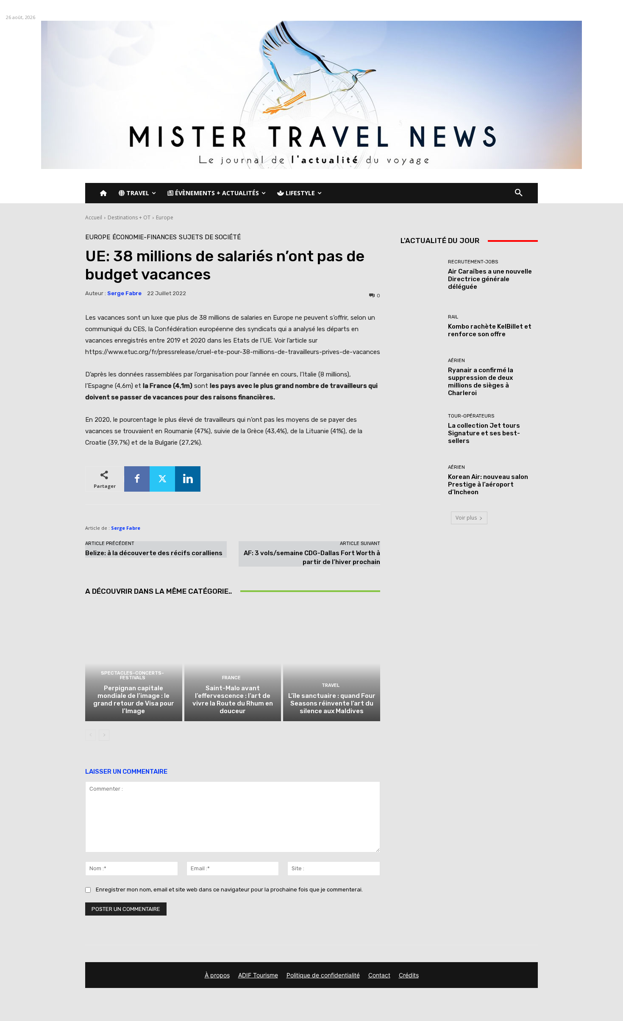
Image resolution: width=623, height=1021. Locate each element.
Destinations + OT (129, 217)
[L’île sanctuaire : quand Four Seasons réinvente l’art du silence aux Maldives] (331, 663)
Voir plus (466, 517)
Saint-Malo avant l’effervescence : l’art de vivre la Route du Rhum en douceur (232, 699)
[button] (519, 193)
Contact (379, 975)
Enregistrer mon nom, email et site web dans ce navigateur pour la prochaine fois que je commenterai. (229, 889)
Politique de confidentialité (323, 975)
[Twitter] (162, 479)
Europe (164, 217)
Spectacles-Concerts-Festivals (132, 675)
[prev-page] (90, 735)
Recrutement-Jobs (473, 262)
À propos (217, 975)
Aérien (456, 360)
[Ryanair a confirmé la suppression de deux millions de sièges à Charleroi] (421, 377)
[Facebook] (137, 479)
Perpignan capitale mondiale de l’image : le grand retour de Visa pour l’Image (133, 699)
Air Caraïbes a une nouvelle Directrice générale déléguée (490, 279)
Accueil (93, 217)
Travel (330, 685)
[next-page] (104, 735)
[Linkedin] (187, 479)
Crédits (409, 975)
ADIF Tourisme (258, 975)
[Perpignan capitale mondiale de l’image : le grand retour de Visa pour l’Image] (133, 663)
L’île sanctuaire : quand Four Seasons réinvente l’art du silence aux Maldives (331, 703)
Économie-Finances (144, 237)
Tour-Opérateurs (471, 416)
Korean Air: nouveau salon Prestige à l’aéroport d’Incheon (488, 484)
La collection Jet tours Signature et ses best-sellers (484, 433)
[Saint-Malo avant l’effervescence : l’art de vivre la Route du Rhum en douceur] (232, 663)
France (231, 677)
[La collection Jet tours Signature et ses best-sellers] (421, 429)
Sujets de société (210, 237)
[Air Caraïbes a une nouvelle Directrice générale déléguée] (421, 275)
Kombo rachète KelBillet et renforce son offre (489, 330)
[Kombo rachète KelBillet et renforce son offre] (421, 326)
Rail (453, 317)
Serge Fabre (124, 293)
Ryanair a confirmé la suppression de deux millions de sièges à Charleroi (480, 381)
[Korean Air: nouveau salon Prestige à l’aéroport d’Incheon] (421, 480)
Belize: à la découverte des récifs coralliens (153, 553)
